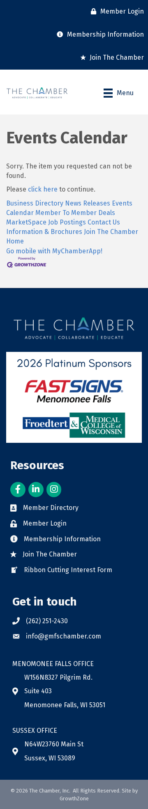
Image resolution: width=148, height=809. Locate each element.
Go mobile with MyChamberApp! (54, 251)
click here (43, 189)
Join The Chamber (111, 232)
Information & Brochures (44, 232)
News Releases (87, 203)
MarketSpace (26, 222)
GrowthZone (74, 798)
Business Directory (34, 203)
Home (15, 241)
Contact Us (104, 222)
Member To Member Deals (75, 213)
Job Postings (67, 222)
